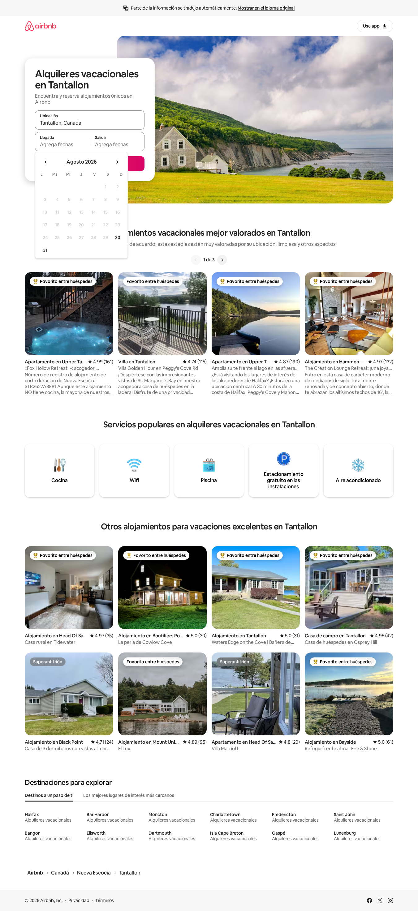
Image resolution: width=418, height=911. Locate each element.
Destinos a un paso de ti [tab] (49, 795)
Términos (104, 900)
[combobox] (90, 122)
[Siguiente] (222, 260)
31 (45, 250)
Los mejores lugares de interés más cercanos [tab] (128, 795)
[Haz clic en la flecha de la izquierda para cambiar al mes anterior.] (46, 162)
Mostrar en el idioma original (266, 8)
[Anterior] (196, 260)
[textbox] (62, 144)
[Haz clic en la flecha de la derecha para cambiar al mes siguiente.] (117, 162)
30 (117, 237)
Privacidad (78, 900)
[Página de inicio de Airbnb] (40, 26)
